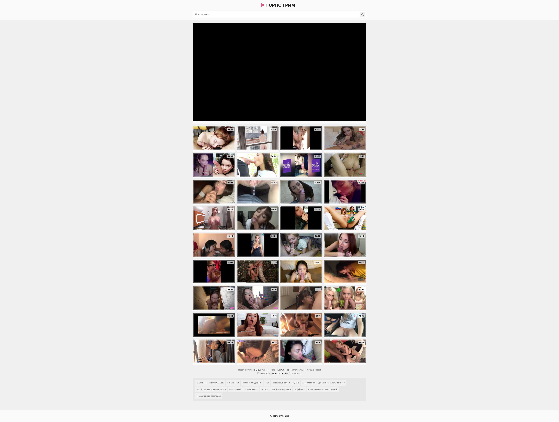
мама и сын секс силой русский (322, 389)
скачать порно (282, 370)
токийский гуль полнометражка (211, 389)
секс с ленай (235, 389)
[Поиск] (362, 14)
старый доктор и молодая (209, 396)
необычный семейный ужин (286, 382)
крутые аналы (251, 389)
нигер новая (233, 382)
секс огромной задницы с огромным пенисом (323, 382)
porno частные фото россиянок (276, 389)
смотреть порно (278, 373)
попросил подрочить (252, 382)
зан (267, 382)
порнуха (255, 370)
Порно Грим (279, 5)
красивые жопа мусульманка (210, 382)
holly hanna (299, 389)
